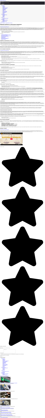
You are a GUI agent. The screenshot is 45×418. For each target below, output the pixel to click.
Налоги (3, 16)
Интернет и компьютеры (5, 7)
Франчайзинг (2, 19)
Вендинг (3, 6)
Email (1, 348)
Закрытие (4, 368)
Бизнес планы (2, 5)
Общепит (4, 20)
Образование (4, 9)
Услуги (3, 13)
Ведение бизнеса (3, 367)
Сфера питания (4, 12)
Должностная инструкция (5, 18)
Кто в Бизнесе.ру (2, 1)
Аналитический (3, 37)
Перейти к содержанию (3, 0)
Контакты (2, 4)
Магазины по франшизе (5, 373)
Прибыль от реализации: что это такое (6, 34)
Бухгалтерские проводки (4, 38)
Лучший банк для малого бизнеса (4, 410)
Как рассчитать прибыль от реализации (6, 35)
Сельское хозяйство (5, 11)
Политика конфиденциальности (4, 417)
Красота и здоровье (5, 8)
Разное (3, 10)
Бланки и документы (5, 14)
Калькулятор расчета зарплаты (4, 390)
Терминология (2, 21)
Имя (1, 347)
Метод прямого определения (4, 36)
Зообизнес (4, 360)
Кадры (2, 17)
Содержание (2, 3)
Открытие (4, 15)
